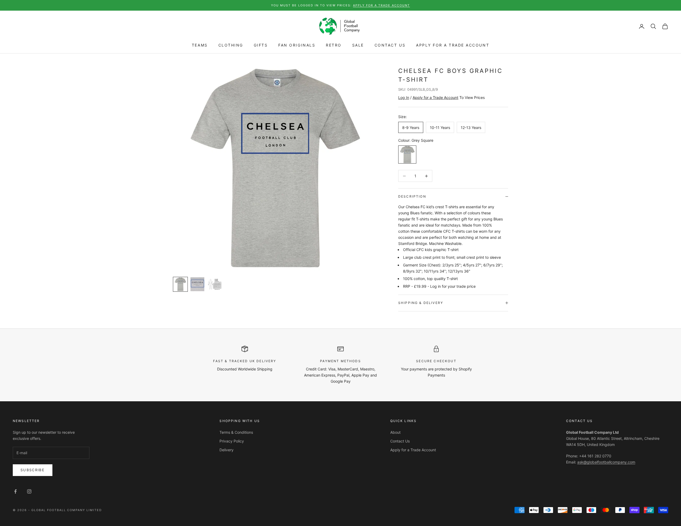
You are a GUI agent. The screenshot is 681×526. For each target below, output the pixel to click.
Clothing (230, 45)
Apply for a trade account (381, 5)
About (395, 432)
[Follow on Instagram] (29, 491)
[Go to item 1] (180, 284)
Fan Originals (296, 45)
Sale (358, 45)
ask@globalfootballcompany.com (606, 462)
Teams (200, 45)
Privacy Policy (231, 441)
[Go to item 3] (214, 284)
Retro (334, 45)
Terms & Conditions (236, 432)
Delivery (226, 450)
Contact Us (390, 45)
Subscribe (32, 470)
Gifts (261, 45)
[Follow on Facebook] (15, 491)
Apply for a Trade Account (452, 45)
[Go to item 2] (197, 284)
